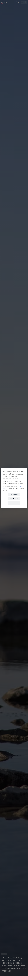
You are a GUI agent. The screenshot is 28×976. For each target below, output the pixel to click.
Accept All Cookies (14, 498)
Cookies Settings (14, 494)
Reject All (14, 503)
